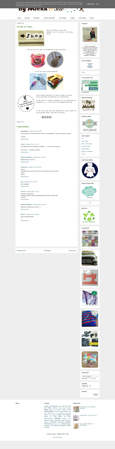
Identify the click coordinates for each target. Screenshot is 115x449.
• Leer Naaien (62, 18)
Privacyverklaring (57, 437)
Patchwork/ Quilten (60, 420)
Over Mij (27, 18)
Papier (52, 420)
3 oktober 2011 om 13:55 (30, 181)
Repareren (53, 423)
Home (19, 18)
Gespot (92, 18)
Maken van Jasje (56, 413)
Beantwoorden (25, 139)
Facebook (89, 63)
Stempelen (47, 425)
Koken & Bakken (63, 411)
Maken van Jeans (66, 413)
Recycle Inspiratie (64, 422)
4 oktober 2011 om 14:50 (39, 204)
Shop (22, 121)
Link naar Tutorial (86, 146)
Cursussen (36, 18)
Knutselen (56, 411)
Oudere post (72, 250)
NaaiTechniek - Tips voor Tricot (88, 415)
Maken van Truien (64, 416)
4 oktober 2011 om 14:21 (32, 191)
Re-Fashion (53, 422)
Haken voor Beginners (87, 143)
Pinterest (90, 67)
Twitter (90, 65)
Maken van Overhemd (50, 414)
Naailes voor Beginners (87, 151)
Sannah (23, 191)
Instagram (90, 66)
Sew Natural (59, 423)
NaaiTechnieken (85, 149)
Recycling (47, 424)
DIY (83, 138)
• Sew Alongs (82, 18)
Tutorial (83, 154)
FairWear (54, 408)
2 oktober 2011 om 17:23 (32, 144)
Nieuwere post (21, 250)
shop (55, 30)
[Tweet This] (45, 118)
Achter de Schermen (51, 406)
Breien (60, 406)
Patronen (68, 420)
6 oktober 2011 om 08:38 (32, 214)
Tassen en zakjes (60, 425)
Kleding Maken (49, 411)
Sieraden (68, 423)
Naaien (57, 418)
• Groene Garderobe (49, 18)
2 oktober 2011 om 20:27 (39, 157)
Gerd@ (23, 144)
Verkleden (47, 427)
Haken (46, 409)
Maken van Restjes (64, 415)
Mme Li (23, 214)
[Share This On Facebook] (43, 118)
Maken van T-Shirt (50, 416)
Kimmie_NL (24, 167)
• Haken (72, 18)
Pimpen (46, 422)
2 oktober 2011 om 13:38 (35, 131)
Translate (93, 378)
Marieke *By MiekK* (26, 157)
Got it (98, 4)
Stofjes (52, 425)
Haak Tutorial (85, 141)
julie (22, 181)
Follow (83, 72)
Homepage (47, 250)
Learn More (90, 4)
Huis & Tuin (66, 409)
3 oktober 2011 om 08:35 (34, 167)
